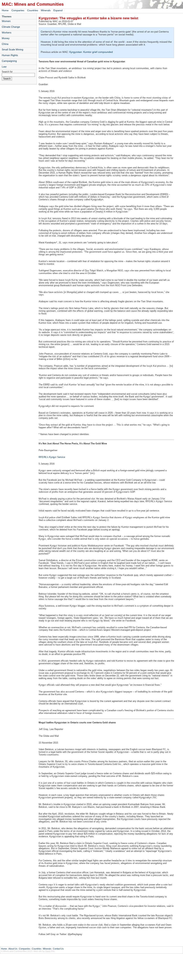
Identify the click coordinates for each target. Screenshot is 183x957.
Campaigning (9, 60)
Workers (6, 32)
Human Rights (10, 55)
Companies (17, 10)
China (5, 43)
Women (6, 21)
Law (4, 66)
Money (5, 38)
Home (5, 10)
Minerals (46, 10)
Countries (32, 10)
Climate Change (11, 26)
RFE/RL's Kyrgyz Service (52, 457)
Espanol (58, 10)
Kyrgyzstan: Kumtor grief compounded (91, 52)
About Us (12, 949)
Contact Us (58, 949)
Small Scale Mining (12, 49)
